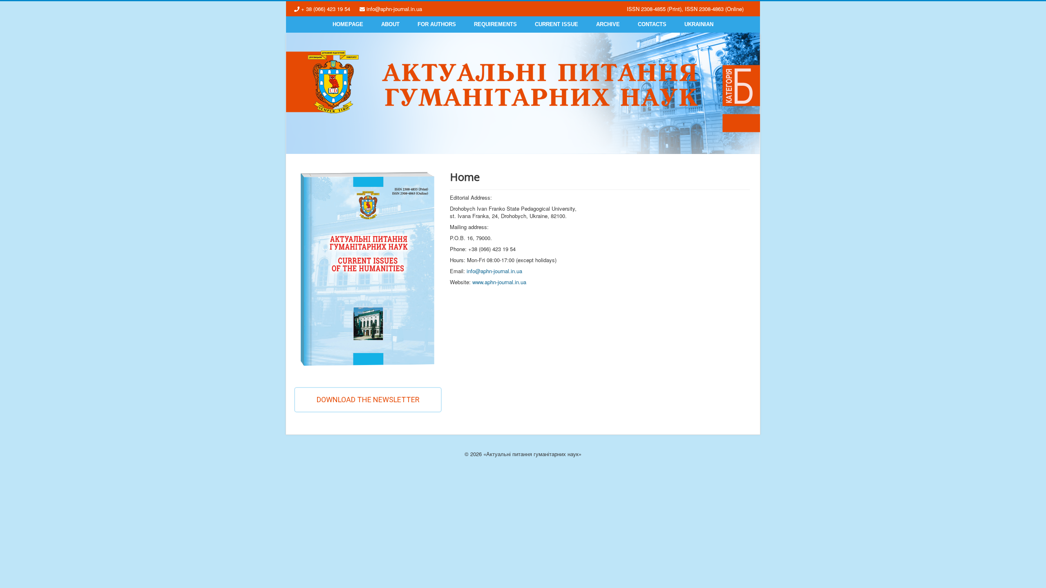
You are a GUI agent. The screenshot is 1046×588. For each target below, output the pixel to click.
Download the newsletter (368, 399)
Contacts (652, 24)
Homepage (348, 24)
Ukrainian (698, 24)
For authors (437, 24)
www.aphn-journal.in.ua (499, 282)
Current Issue (556, 24)
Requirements (495, 24)
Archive (608, 24)
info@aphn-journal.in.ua (494, 271)
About (390, 24)
